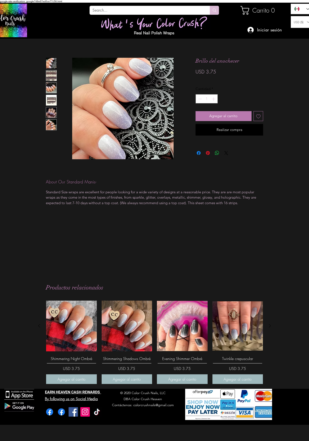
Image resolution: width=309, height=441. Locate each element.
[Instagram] (85, 412)
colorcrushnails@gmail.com (153, 405)
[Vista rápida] (71, 326)
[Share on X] (226, 153)
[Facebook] (49, 412)
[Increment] (214, 98)
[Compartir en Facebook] (199, 153)
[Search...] (214, 10)
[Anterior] (39, 326)
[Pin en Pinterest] (208, 153)
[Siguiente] (270, 326)
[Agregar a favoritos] (258, 116)
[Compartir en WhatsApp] (217, 153)
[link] (256, 10)
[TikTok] (97, 412)
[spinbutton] (207, 98)
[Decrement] (199, 98)
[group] (154, 342)
